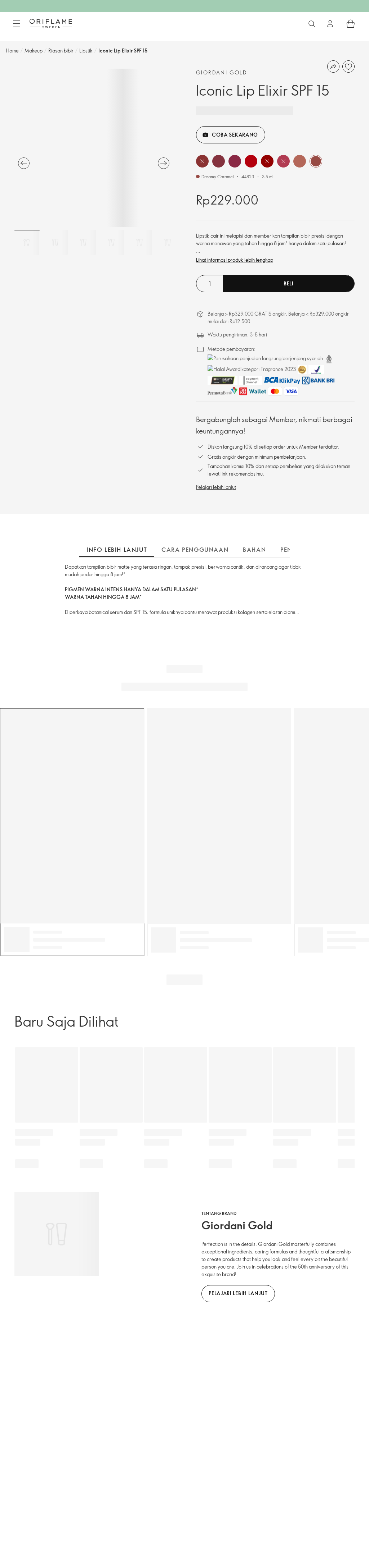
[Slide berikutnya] (163, 163)
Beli (289, 283)
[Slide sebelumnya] (24, 163)
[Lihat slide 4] (111, 242)
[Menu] (16, 23)
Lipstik (86, 50)
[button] (202, 161)
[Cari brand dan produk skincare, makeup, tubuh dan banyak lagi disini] (311, 23)
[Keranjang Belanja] (350, 23)
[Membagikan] (333, 66)
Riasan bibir (61, 50)
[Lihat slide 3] (83, 242)
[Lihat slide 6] (167, 242)
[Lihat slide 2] (55, 242)
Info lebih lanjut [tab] (116, 550)
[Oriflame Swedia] (51, 23)
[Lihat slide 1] (27, 242)
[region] (93, 148)
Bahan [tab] (254, 550)
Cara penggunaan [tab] (194, 550)
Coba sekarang (235, 134)
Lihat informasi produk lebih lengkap (234, 259)
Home (12, 50)
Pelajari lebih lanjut (216, 486)
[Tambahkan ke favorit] (348, 66)
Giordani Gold (221, 72)
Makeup (34, 50)
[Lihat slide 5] (139, 242)
